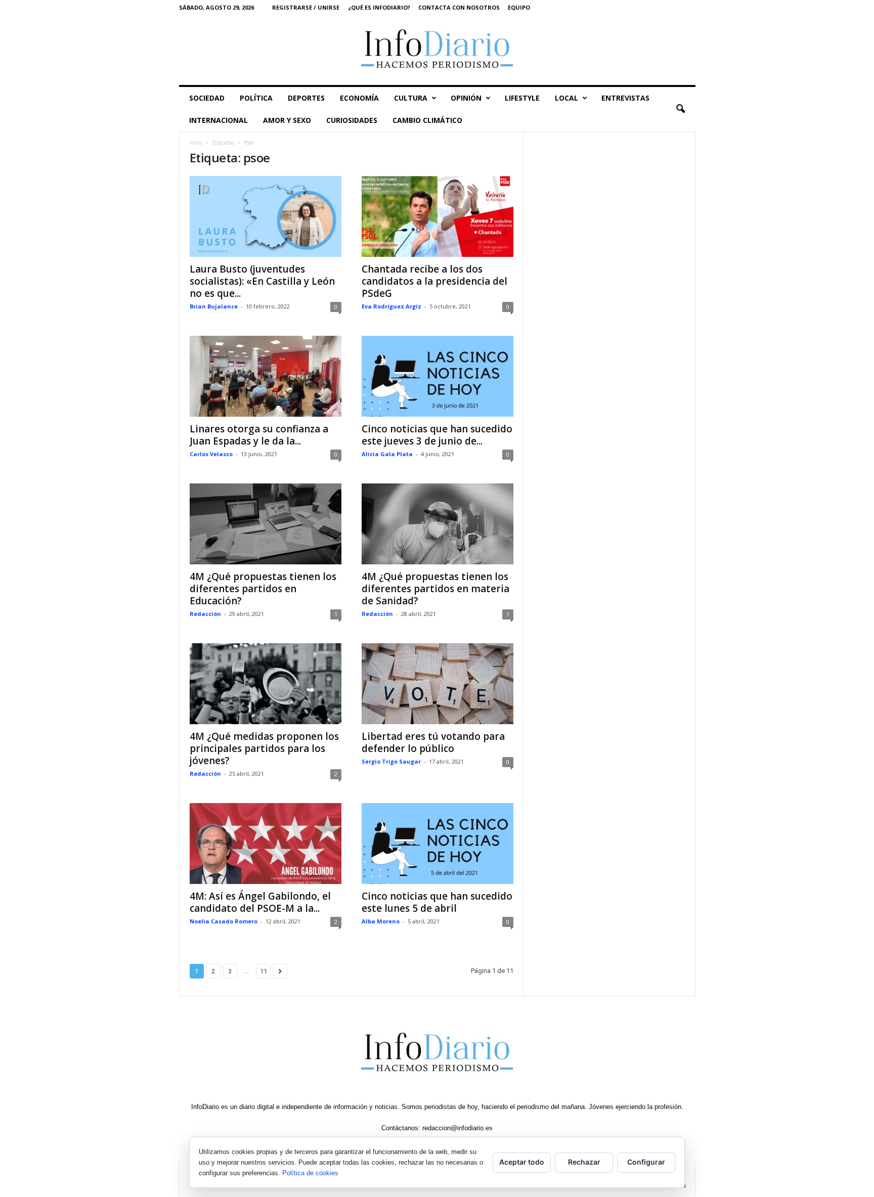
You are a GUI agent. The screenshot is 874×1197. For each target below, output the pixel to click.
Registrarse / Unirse (305, 7)
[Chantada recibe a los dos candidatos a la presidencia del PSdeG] (437, 216)
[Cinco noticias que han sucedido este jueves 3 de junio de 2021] (437, 376)
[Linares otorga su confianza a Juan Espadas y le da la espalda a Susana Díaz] (265, 376)
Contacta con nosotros (459, 7)
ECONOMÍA (359, 98)
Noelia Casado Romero (223, 921)
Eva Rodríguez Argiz (391, 306)
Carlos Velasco (211, 454)
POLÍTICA (256, 98)
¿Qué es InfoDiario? (379, 7)
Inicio (196, 142)
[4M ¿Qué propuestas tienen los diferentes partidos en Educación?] (265, 523)
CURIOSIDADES (351, 120)
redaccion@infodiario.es (457, 1128)
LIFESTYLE (522, 98)
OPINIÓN (466, 98)
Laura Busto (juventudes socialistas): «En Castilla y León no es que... (262, 281)
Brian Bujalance (214, 306)
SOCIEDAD (207, 98)
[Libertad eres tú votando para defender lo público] (437, 683)
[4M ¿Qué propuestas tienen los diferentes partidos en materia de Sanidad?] (437, 523)
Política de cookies (310, 1173)
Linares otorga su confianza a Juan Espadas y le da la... (259, 435)
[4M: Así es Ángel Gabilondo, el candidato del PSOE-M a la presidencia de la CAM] (265, 843)
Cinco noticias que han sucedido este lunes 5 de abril (437, 902)
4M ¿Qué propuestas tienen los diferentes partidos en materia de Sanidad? (435, 588)
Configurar (646, 1162)
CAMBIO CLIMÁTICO (427, 120)
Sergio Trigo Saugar (391, 761)
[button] (680, 109)
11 (263, 971)
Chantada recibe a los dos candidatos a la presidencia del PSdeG (434, 281)
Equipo (519, 7)
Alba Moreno (381, 921)
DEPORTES (306, 98)
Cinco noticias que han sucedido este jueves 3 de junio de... (437, 435)
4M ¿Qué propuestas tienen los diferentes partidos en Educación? (263, 588)
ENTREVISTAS (625, 98)
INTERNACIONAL (218, 120)
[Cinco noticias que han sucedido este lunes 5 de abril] (437, 843)
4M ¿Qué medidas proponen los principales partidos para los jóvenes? (264, 748)
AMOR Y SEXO (287, 120)
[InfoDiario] (437, 50)
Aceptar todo (521, 1162)
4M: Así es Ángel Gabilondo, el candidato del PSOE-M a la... (260, 902)
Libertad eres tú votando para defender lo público (433, 742)
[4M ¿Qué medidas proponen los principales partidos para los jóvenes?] (265, 683)
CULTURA (410, 98)
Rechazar (584, 1162)
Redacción (205, 613)
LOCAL (566, 98)
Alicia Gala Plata (387, 454)
